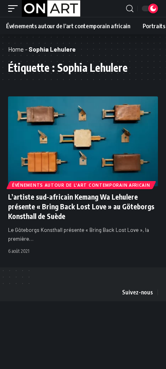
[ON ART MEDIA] (51, 8)
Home (16, 49)
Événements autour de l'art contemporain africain (81, 185)
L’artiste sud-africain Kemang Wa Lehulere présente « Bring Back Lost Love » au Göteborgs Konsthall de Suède (81, 206)
